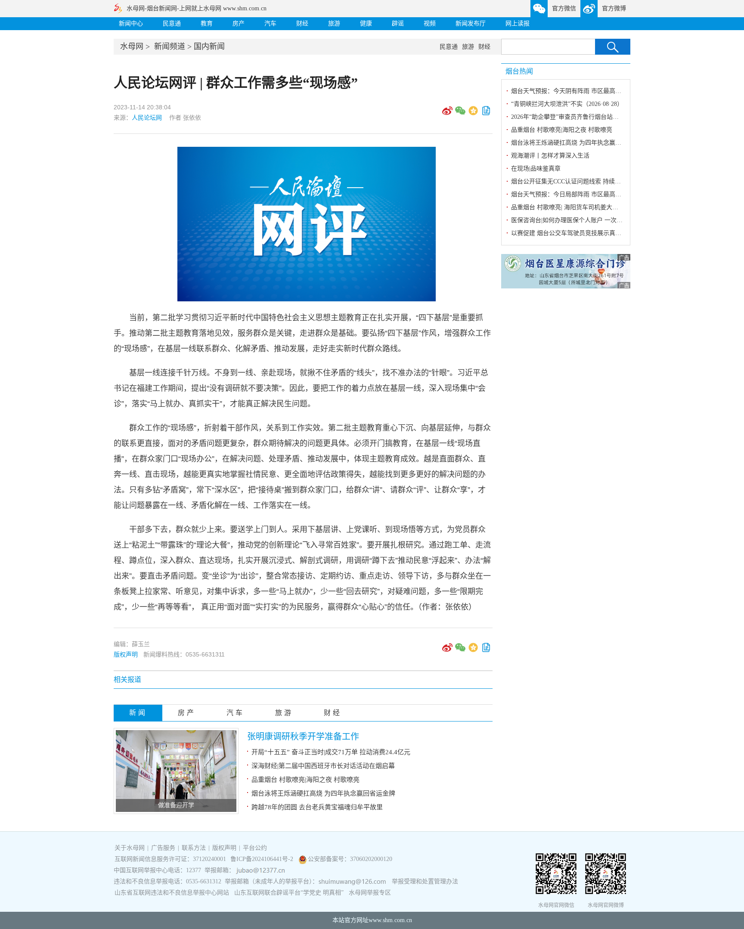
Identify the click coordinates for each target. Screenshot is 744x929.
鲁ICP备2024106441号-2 (262, 859)
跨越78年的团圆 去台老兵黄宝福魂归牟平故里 (317, 807)
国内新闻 (209, 46)
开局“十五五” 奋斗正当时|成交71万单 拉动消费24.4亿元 (330, 752)
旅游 (334, 23)
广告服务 (163, 848)
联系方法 (194, 848)
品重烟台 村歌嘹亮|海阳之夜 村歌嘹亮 (305, 779)
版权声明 (126, 654)
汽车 (270, 23)
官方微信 (564, 8)
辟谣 (398, 23)
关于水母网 (130, 848)
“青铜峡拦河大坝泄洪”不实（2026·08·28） (567, 104)
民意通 (172, 23)
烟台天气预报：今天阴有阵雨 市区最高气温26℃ (575, 91)
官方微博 (614, 8)
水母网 (131, 46)
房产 (238, 23)
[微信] (460, 113)
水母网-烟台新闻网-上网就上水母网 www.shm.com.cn (197, 8)
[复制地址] (486, 113)
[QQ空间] (473, 113)
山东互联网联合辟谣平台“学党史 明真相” (289, 892)
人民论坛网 (148, 117)
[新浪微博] (447, 113)
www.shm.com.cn (390, 920)
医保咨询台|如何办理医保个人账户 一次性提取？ (576, 220)
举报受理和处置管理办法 (425, 881)
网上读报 (517, 23)
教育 (207, 23)
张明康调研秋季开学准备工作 (303, 736)
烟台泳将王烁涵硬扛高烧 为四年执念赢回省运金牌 (323, 793)
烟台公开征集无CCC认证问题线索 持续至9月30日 (576, 181)
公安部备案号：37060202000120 (350, 859)
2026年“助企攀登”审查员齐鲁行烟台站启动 (568, 117)
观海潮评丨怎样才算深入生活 (550, 155)
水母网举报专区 (370, 892)
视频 (430, 23)
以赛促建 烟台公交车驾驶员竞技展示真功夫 (569, 233)
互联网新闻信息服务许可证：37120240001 (170, 859)
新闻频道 (169, 46)
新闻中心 (131, 23)
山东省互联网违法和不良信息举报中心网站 (172, 892)
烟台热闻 (519, 71)
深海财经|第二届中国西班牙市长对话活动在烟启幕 (323, 765)
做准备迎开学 (176, 805)
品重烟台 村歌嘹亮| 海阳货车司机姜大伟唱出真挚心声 (582, 207)
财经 (302, 23)
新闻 (138, 712)
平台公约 (255, 848)
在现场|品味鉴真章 (536, 168)
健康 (366, 23)
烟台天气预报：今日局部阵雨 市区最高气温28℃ (575, 194)
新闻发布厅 (471, 23)
